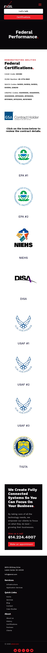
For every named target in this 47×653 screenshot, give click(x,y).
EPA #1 (23, 175)
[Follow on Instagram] (19, 650)
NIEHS (23, 257)
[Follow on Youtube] (31, 650)
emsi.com (15, 644)
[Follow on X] (23, 650)
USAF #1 (23, 343)
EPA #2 (23, 216)
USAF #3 (23, 425)
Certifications (23, 17)
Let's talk (23, 11)
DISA (23, 298)
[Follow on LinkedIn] (15, 650)
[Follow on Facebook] (27, 650)
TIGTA (23, 466)
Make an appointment (21, 544)
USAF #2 (23, 384)
